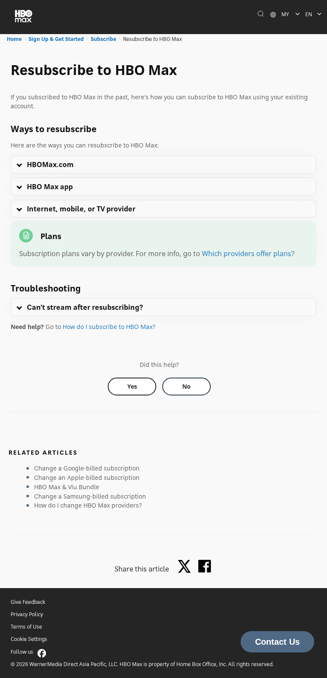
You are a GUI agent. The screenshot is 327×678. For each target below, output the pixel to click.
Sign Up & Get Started (56, 39)
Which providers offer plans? (248, 253)
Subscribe (103, 39)
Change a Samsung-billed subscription (90, 496)
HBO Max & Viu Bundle (66, 487)
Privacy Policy (27, 614)
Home (14, 39)
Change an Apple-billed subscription (87, 477)
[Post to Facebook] (204, 566)
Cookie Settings (29, 639)
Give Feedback (28, 602)
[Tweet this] (186, 567)
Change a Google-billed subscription (87, 468)
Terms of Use (26, 626)
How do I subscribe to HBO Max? (109, 327)
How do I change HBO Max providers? (88, 505)
